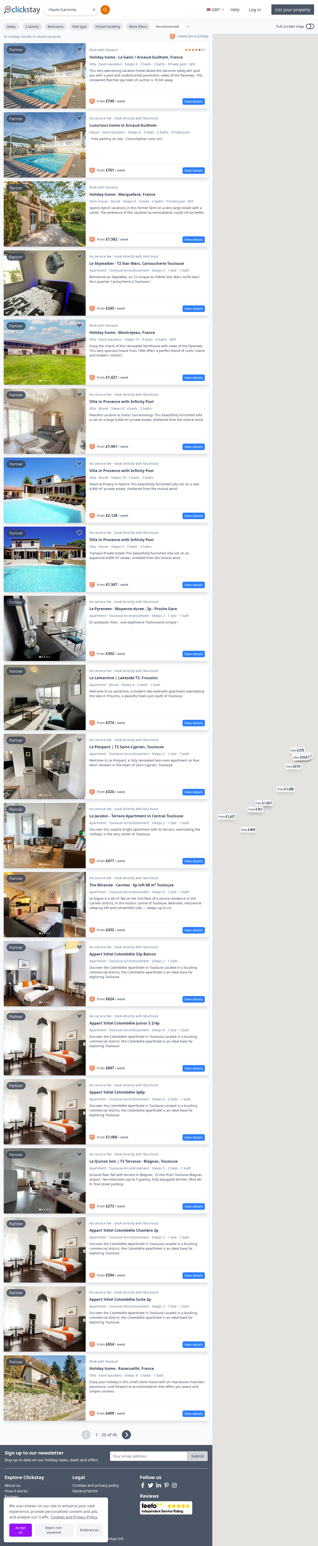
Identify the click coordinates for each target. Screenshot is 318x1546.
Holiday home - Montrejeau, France (122, 332)
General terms (85, 1491)
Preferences (89, 1530)
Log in (255, 9)
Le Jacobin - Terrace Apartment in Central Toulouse (136, 815)
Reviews (12, 1496)
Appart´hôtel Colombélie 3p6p (117, 1092)
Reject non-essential (54, 1530)
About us (12, 1485)
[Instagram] (174, 1485)
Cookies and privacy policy (95, 1485)
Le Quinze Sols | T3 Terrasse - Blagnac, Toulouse (133, 1161)
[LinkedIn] (158, 1485)
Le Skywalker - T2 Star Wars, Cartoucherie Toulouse (136, 263)
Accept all (20, 1530)
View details (193, 101)
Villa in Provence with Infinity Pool (121, 401)
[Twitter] (150, 1485)
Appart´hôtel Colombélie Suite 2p (120, 1299)
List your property (292, 9)
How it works (16, 1491)
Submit (197, 1456)
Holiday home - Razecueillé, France (121, 1368)
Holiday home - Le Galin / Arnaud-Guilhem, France (136, 57)
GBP (215, 9)
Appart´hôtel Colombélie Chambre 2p (123, 1230)
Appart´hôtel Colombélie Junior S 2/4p (124, 1023)
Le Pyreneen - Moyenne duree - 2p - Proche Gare (133, 608)
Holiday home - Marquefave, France (122, 194)
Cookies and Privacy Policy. (74, 1517)
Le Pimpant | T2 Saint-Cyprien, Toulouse (126, 746)
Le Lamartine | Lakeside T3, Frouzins (123, 677)
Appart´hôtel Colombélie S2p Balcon (122, 954)
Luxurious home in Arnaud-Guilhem (123, 125)
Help (235, 9)
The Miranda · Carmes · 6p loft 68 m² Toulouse (131, 885)
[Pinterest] (166, 1485)
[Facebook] (142, 1485)
